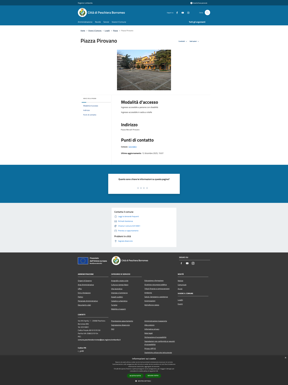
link (157, 371)
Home (83, 30)
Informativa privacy (151, 329)
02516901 (133, 146)
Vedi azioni (193, 41)
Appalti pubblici (117, 297)
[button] (144, 381)
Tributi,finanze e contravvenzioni (157, 288)
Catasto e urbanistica (119, 301)
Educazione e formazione (153, 280)
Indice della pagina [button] (89, 98)
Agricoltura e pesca (151, 305)
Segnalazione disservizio (120, 325)
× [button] (285, 358)
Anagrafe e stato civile (119, 280)
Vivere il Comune (95, 30)
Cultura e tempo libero (119, 284)
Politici (80, 297)
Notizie (180, 280)
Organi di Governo (85, 280)
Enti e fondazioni (84, 292)
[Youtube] (182, 12)
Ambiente (148, 292)
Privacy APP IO (150, 348)
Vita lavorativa (116, 288)
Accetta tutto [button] (135, 376)
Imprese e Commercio (119, 292)
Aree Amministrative (86, 284)
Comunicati (182, 284)
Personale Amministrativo (88, 301)
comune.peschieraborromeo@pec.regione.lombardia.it (99, 339)
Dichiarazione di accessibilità (155, 337)
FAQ (112, 329)
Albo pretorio (149, 325)
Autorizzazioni (149, 300)
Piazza (115, 30)
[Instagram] (187, 12)
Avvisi (180, 288)
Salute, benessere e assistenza (156, 296)
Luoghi (107, 30)
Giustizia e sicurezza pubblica (155, 284)
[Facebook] (176, 12)
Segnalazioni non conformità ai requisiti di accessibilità (159, 343)
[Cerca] (207, 12)
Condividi (182, 41)
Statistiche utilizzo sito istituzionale (158, 352)
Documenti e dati (84, 305)
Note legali (148, 333)
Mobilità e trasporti (118, 309)
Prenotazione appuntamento (122, 321)
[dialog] (144, 370)
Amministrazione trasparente (155, 321)
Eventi (180, 304)
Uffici (80, 288)
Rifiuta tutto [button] (153, 376)
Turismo (114, 305)
